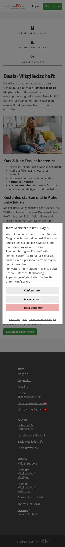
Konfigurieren (23, 281)
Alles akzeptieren (32, 308)
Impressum (14, 319)
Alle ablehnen (32, 299)
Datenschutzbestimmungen (42, 319)
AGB (24, 319)
